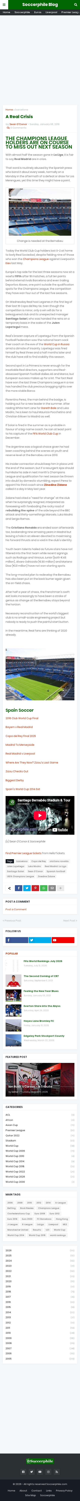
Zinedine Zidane (55, 485)
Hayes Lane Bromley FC (39, 1021)
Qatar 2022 (40, 1135)
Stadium (40, 1140)
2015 (40, 1307)
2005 (40, 1358)
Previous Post (13, 920)
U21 (47, 1229)
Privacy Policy (64, 1490)
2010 (29, 1202)
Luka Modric (34, 866)
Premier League (40, 1130)
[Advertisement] (40, 60)
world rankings (58, 1235)
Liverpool (51, 12)
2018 (40, 1291)
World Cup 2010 (40, 1156)
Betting (11, 1208)
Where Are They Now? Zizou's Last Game (32, 762)
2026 (40, 1250)
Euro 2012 (55, 1213)
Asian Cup (40, 1125)
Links (49, 1490)
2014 (48, 1202)
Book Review (26, 1208)
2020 (40, 1281)
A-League (60, 1202)
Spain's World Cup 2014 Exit (23, 789)
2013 (40, 1317)
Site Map (30, 1495)
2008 (20, 1202)
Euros (37, 12)
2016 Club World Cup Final (22, 718)
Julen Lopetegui (15, 866)
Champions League (36, 259)
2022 (40, 1271)
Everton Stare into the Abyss (42, 1006)
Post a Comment (16, 909)
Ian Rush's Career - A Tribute (30, 1087)
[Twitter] (27, 888)
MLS (65, 1224)
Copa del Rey (38, 861)
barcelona (21, 109)
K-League (27, 1224)
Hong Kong (62, 1218)
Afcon (40, 1120)
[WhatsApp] (43, 888)
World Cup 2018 (40, 1166)
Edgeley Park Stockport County (44, 1036)
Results (37, 1229)
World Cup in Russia (56, 344)
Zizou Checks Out (17, 771)
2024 (40, 1261)
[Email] (52, 888)
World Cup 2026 (40, 1176)
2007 (40, 1348)
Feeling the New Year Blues (41, 991)
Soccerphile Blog (40, 4)
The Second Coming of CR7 (41, 976)
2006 (10, 1202)
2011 (40, 1328)
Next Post (69, 920)
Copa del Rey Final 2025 (21, 736)
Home (6, 12)
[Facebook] (18, 888)
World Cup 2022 (40, 1171)
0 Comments (18, 128)
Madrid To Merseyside (20, 745)
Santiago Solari (15, 871)
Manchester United (17, 1229)
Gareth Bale (48, 408)
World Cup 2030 (40, 1182)
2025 (40, 1255)
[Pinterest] (35, 888)
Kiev (8, 263)
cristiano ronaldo (59, 861)
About (23, 1490)
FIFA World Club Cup (45, 433)
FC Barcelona (44, 1218)
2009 (40, 1338)
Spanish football (56, 871)
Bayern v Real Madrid (19, 727)
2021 (40, 1276)
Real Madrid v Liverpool (20, 753)
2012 (38, 1202)
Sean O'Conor (35, 871)
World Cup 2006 (40, 1151)
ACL (40, 1115)
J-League (12, 1224)
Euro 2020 (27, 1218)
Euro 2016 (12, 1218)
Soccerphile (22, 12)
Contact (36, 1490)
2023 (40, 1266)
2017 (40, 1297)
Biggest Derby (15, 780)
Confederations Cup (18, 1213)
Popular (12, 953)
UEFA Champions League (20, 876)
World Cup (40, 1146)
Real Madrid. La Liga (55, 866)
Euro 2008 (40, 1213)
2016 (40, 1302)
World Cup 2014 (40, 1161)
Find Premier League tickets (23, 853)
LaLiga (40, 1224)
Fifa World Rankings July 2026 (43, 961)
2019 (40, 1286)
